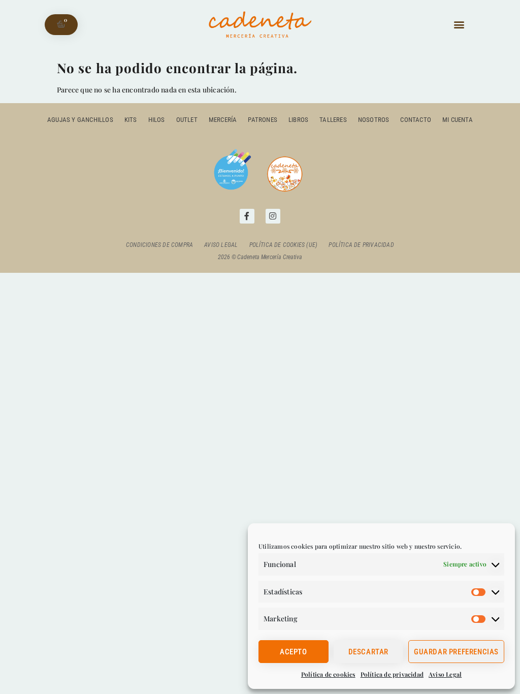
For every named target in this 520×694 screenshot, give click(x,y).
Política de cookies (328, 674)
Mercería (223, 119)
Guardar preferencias (456, 651)
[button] (458, 24)
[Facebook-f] (247, 216)
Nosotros (373, 119)
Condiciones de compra (159, 244)
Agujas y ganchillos (80, 119)
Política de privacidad (392, 674)
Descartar (368, 651)
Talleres (333, 119)
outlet (187, 119)
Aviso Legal (445, 674)
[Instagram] (273, 216)
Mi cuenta (457, 119)
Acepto (293, 651)
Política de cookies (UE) (283, 244)
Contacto (415, 119)
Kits (130, 119)
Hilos (156, 119)
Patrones (262, 119)
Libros (298, 119)
